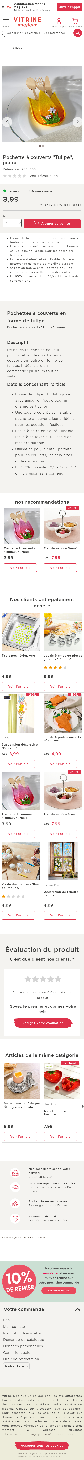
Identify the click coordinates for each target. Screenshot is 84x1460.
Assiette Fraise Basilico (55, 1112)
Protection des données (46, 1456)
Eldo (5, 738)
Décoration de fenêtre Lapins (61, 893)
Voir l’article (20, 568)
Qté (6, 216)
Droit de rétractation (21, 1359)
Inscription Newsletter (22, 1333)
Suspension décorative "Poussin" (20, 746)
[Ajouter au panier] (52, 216)
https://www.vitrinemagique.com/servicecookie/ (37, 1434)
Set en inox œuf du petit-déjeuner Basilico (22, 1105)
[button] (42, 1309)
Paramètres (24, 1456)
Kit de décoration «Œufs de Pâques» (21, 886)
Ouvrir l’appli (69, 7)
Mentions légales (28, 1453)
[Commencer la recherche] (77, 33)
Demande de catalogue (23, 1339)
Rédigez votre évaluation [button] (43, 1023)
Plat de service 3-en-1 (61, 548)
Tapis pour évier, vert (18, 655)
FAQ (7, 1320)
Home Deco (53, 885)
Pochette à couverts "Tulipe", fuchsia (19, 550)
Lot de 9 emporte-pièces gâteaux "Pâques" (63, 657)
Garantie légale (16, 1352)
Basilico (50, 1104)
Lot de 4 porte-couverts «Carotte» (62, 738)
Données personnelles (23, 1346)
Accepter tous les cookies (42, 1446)
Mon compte (14, 1326)
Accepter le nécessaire (53, 1453)
